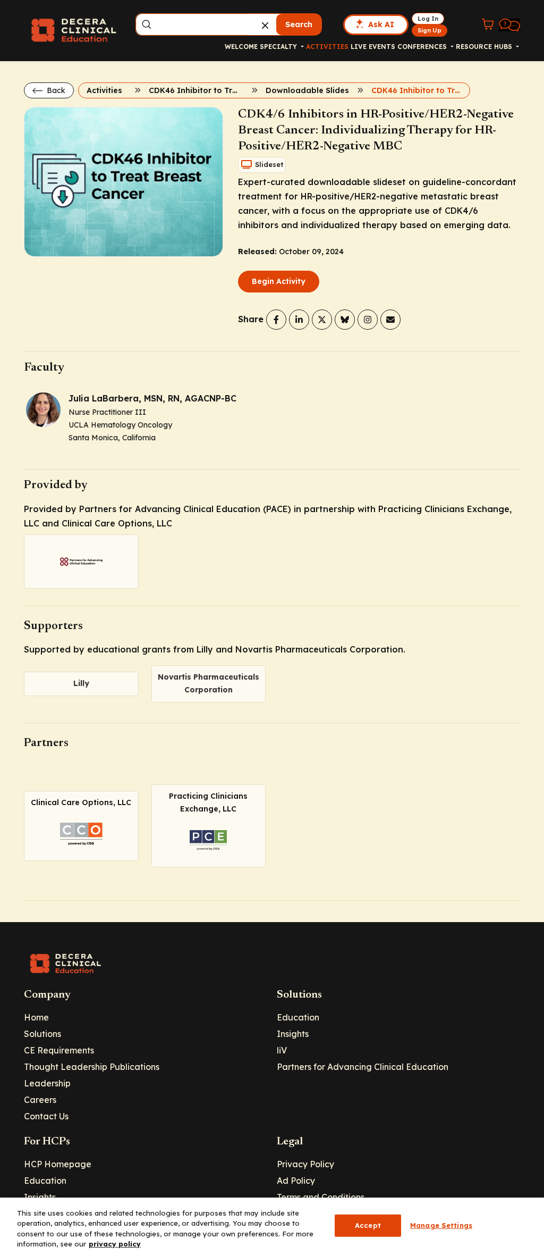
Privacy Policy (305, 1164)
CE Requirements (59, 1050)
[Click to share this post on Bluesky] (345, 319)
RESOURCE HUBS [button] (485, 47)
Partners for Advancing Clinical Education (362, 1066)
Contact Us (46, 1116)
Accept (368, 1225)
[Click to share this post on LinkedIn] (299, 319)
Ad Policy (296, 1180)
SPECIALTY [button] (279, 47)
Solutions (42, 1033)
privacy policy (115, 1244)
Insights (293, 1033)
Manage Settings (441, 1225)
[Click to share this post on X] (322, 319)
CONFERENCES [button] (423, 47)
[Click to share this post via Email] (390, 319)
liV (282, 1050)
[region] (272, 1226)
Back (55, 90)
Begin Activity (278, 281)
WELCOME (241, 47)
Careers (40, 1099)
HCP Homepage (57, 1164)
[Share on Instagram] (368, 319)
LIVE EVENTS (373, 47)
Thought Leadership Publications (91, 1066)
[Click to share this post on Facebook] (276, 319)
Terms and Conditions (320, 1197)
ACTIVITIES (327, 47)
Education (298, 1017)
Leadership (47, 1083)
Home (36, 1017)
